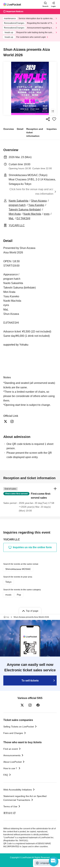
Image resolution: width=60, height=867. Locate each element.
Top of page (32, 610)
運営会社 (8, 813)
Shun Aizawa (39, 200)
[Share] (47, 119)
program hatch (17, 205)
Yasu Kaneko (36, 205)
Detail (20, 129)
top (7, 617)
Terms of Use (10, 806)
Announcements (11, 755)
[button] (30, 500)
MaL (11, 218)
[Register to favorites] (54, 119)
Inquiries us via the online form (32, 547)
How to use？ (10, 768)
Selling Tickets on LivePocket (18, 726)
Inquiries (52, 129)
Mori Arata (15, 213)
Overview (8, 129)
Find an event (10, 749)
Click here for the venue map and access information (31, 191)
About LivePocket (12, 762)
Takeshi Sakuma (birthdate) (25, 209)
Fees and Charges (13, 733)
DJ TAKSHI (23, 218)
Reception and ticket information (34, 132)
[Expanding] (30, 88)
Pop (19, 594)
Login (53, 6)
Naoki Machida (32, 213)
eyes (47, 213)
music (8, 594)
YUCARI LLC (17, 225)
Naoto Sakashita (18, 200)
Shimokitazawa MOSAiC (18, 569)
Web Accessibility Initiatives (17, 789)
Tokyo (8, 581)
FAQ (5, 774)
